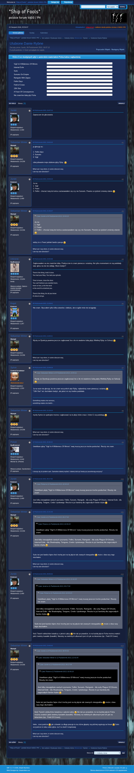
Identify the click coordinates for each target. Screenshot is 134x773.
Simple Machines (24, 768)
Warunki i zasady (113, 768)
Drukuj (122, 103)
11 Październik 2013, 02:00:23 (43, 442)
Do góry (12, 742)
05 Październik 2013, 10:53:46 (43, 259)
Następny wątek (117, 49)
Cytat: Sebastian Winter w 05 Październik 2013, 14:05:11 (57, 373)
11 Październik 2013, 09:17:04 (43, 479)
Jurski (13, 110)
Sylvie (85, 38)
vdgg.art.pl (90, 27)
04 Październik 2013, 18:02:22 (43, 142)
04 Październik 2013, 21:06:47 (43, 211)
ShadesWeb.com (24, 770)
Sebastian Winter (18, 142)
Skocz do (90, 753)
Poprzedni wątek (103, 49)
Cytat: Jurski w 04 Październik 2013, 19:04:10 (53, 216)
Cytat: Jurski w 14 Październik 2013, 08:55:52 (53, 651)
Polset (13, 442)
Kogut (13, 303)
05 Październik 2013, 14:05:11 (43, 336)
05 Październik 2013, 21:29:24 (43, 410)
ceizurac (14, 259)
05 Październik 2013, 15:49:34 (43, 367)
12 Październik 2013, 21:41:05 (43, 512)
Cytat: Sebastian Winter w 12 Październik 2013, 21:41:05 (57, 579)
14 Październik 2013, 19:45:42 (43, 645)
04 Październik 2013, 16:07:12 (43, 110)
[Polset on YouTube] (11, 466)
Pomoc (105, 768)
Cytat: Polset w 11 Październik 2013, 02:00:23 (53, 484)
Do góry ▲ (123, 768)
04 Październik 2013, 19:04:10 (43, 179)
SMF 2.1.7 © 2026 (12, 768)
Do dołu (12, 103)
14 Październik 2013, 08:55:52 (43, 574)
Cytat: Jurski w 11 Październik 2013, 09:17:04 (53, 517)
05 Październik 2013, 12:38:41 (43, 303)
